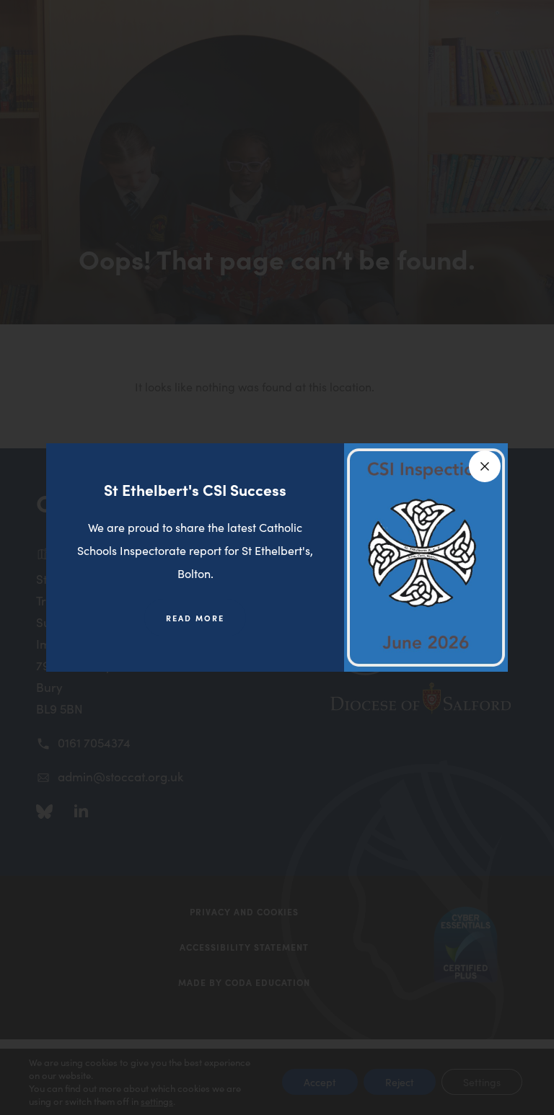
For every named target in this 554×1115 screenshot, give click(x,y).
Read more (206, 623)
